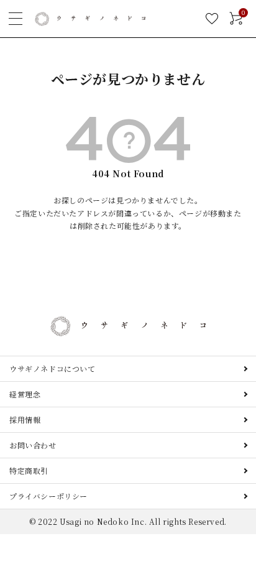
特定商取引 (28, 470)
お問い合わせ (33, 445)
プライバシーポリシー (48, 496)
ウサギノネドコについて (52, 368)
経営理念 (24, 394)
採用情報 (24, 419)
